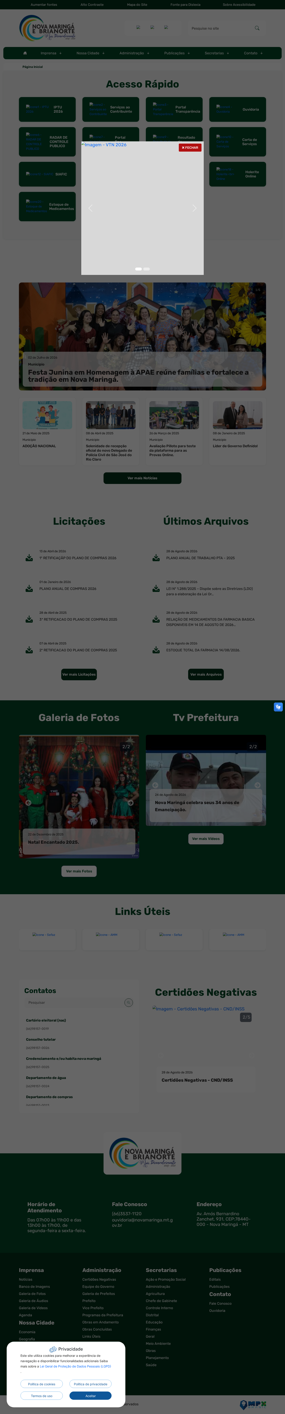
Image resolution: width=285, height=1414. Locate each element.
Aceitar (91, 1396)
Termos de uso (41, 1396)
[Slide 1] (146, 269)
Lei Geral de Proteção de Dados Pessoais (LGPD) (75, 1366)
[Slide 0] (138, 269)
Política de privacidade (90, 1384)
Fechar (190, 149)
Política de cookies (41, 1384)
